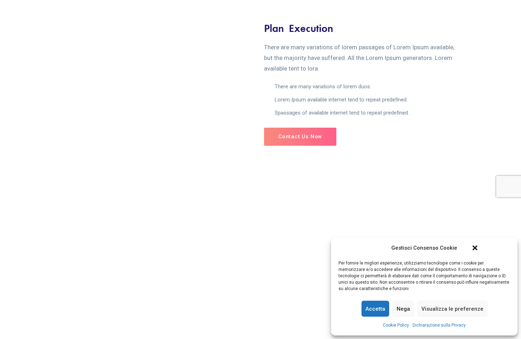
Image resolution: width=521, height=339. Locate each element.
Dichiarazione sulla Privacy (439, 325)
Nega (403, 309)
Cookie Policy (396, 325)
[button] (474, 247)
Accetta (375, 309)
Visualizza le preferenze (452, 309)
